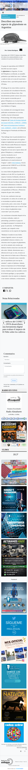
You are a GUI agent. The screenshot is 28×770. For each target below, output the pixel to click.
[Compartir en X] (7, 291)
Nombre (6, 356)
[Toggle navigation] (3, 12)
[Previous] (3, 323)
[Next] (24, 323)
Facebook (14, 579)
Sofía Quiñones (16, 163)
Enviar (14, 380)
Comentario (7, 363)
